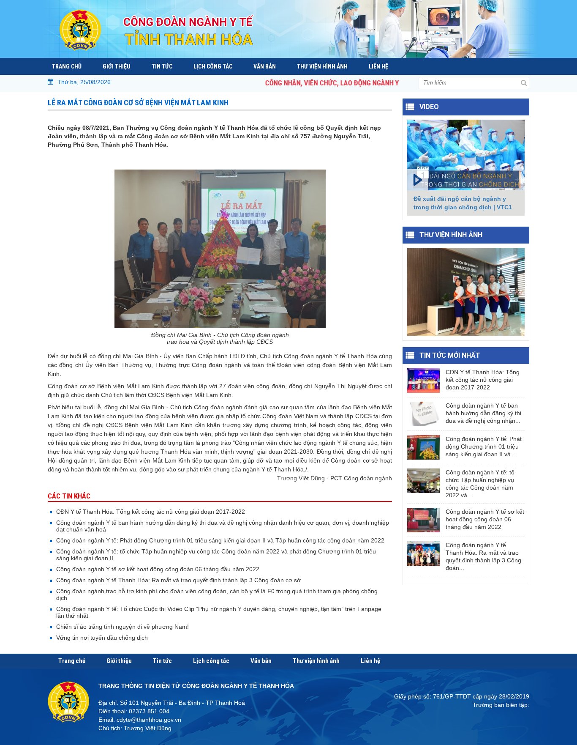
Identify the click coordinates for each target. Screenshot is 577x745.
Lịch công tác (212, 66)
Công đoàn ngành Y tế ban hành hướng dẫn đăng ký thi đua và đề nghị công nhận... (483, 413)
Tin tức (162, 66)
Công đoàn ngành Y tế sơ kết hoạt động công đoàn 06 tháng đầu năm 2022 (157, 569)
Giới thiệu (117, 66)
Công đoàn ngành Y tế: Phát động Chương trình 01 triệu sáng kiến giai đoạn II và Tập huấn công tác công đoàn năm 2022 (220, 540)
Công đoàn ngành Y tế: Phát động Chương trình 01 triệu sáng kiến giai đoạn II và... (484, 446)
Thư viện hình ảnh (322, 66)
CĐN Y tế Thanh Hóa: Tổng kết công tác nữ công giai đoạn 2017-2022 (150, 511)
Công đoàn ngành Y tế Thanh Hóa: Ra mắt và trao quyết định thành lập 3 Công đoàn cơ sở (178, 580)
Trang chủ (67, 66)
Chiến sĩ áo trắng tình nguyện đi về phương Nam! (122, 626)
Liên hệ (378, 66)
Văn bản (264, 66)
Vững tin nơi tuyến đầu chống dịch (102, 637)
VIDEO (429, 107)
